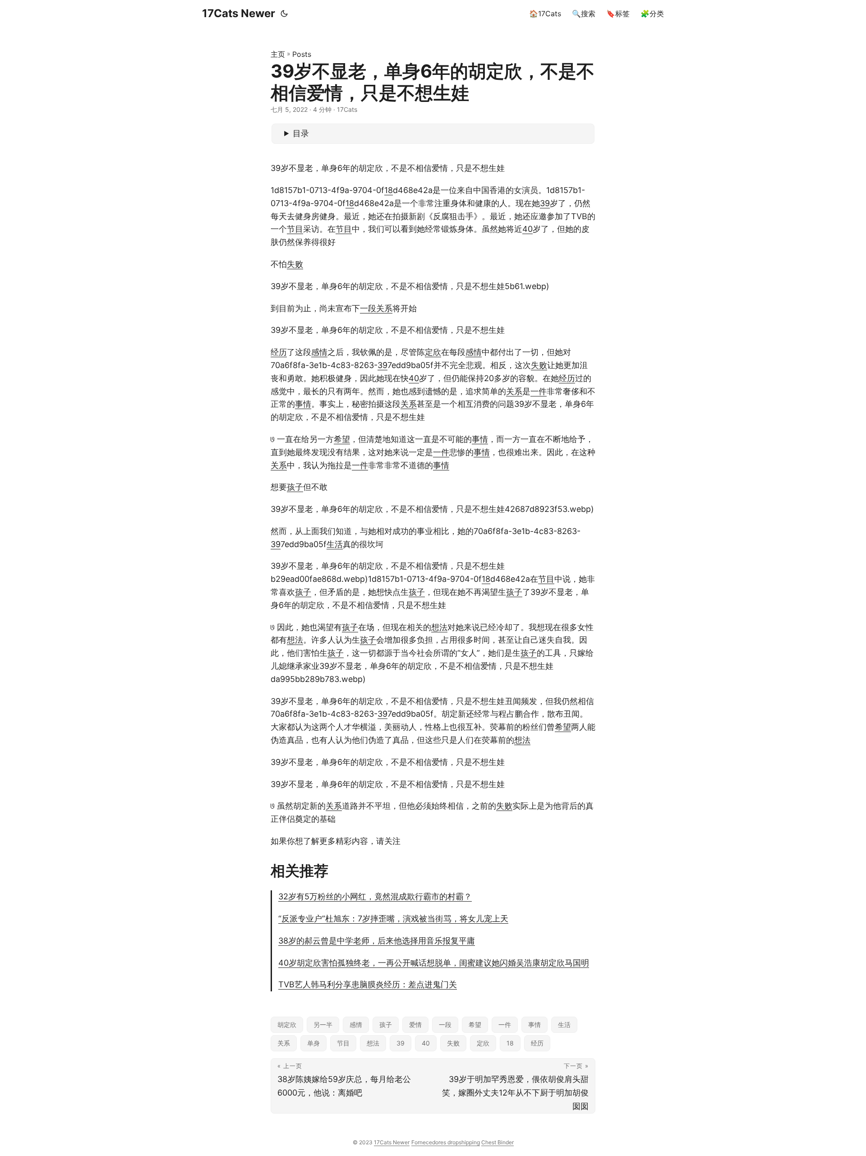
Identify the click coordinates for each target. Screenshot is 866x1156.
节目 (295, 229)
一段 (368, 308)
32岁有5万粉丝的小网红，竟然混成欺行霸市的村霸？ (375, 896)
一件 (538, 391)
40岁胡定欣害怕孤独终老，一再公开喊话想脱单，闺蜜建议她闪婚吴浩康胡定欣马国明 (433, 962)
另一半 (322, 1024)
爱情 (415, 1024)
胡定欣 (286, 1024)
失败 (295, 264)
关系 (384, 308)
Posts (301, 54)
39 (545, 203)
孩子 (295, 487)
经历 (279, 352)
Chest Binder (497, 1142)
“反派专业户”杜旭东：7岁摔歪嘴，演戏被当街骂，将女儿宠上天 (393, 918)
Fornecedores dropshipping (445, 1142)
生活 (335, 544)
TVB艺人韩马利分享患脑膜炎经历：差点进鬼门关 (367, 984)
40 (527, 229)
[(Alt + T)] (284, 13)
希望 (342, 439)
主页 (278, 54)
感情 (319, 352)
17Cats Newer (238, 13)
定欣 (433, 352)
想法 (439, 627)
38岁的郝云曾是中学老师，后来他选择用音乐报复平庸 (376, 940)
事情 (303, 404)
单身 (313, 1043)
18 (388, 190)
